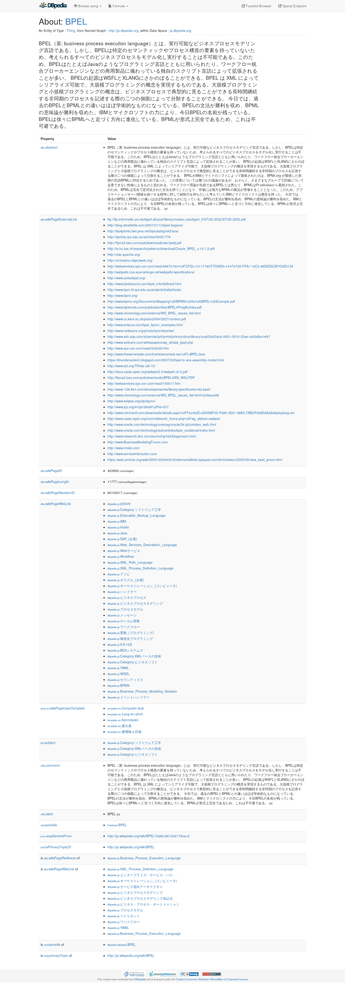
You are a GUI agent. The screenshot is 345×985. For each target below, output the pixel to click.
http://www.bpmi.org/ (122, 295)
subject (48, 742)
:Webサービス (123, 550)
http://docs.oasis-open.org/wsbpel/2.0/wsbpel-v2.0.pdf (147, 371)
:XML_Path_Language (130, 562)
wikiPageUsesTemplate (63, 708)
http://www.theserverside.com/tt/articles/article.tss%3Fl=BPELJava (156, 354)
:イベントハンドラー (128, 697)
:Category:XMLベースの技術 (134, 656)
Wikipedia (140, 979)
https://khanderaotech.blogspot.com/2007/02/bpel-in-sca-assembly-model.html (165, 360)
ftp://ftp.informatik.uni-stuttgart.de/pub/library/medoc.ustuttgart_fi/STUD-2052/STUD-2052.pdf (176, 219)
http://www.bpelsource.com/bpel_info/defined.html (144, 283)
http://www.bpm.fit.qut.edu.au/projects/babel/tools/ (144, 289)
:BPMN (118, 685)
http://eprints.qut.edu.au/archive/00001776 (139, 236)
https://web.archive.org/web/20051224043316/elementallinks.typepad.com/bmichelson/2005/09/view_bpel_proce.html (194, 459)
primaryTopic (56, 955)
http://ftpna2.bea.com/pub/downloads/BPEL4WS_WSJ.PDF (151, 377)
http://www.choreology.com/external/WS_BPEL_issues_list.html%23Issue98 (163, 395)
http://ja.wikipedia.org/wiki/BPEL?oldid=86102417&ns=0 (148, 836)
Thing (71, 30)
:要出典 (119, 725)
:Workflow (120, 556)
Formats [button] (119, 6)
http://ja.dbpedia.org (123, 30)
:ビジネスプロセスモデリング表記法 (140, 898)
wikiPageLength (55, 481)
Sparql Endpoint (294, 6)
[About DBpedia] (52, 6)
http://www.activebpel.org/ (126, 277)
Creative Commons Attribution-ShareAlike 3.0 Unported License (212, 979)
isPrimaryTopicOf (56, 847)
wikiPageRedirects (60, 858)
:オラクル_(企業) (125, 579)
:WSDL (118, 673)
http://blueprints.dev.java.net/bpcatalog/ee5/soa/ (143, 231)
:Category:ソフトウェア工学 (134, 509)
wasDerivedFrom (56, 836)
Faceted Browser (258, 6)
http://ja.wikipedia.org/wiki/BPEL (130, 847)
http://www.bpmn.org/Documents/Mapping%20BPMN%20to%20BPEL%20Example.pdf (171, 301)
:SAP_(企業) (122, 538)
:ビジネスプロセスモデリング (135, 603)
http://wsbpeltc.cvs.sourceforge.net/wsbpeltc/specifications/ (151, 272)
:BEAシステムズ (125, 650)
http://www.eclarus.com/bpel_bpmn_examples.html (145, 324)
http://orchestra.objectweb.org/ (130, 260)
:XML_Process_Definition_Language (140, 568)
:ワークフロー (123, 626)
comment (50, 765)
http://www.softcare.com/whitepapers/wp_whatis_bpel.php (150, 342)
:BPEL (117, 825)
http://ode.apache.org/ (123, 254)
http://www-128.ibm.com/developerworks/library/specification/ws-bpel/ (159, 389)
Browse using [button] (88, 6)
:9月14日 (119, 644)
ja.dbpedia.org (180, 30)
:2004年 (119, 503)
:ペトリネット (123, 915)
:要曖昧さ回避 (124, 731)
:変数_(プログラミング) (130, 632)
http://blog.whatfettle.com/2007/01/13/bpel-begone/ (145, 225)
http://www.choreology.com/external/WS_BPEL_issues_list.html (154, 313)
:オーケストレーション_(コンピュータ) (142, 585)
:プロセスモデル (125, 609)
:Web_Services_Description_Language (142, 544)
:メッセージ (122, 615)
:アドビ (118, 574)
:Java (117, 533)
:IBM (116, 521)
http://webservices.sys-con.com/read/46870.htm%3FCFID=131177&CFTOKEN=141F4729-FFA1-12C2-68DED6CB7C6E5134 (200, 266)
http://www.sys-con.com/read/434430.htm (138, 348)
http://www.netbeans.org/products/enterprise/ (140, 330)
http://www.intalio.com (123, 447)
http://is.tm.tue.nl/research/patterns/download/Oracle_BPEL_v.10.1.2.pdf (161, 248)
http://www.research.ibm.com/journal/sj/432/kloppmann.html (151, 436)
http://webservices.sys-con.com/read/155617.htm (143, 383)
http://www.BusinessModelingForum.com (137, 442)
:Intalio (118, 527)
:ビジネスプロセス (126, 597)
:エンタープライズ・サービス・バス (140, 874)
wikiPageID (51, 470)
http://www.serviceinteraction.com (132, 453)
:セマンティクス (125, 679)
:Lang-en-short (125, 714)
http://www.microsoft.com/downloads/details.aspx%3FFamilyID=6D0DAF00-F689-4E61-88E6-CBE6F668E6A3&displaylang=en (201, 412)
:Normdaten (122, 719)
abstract (49, 147)
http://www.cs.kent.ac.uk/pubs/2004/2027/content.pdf (146, 319)
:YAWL (118, 667)
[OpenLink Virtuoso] (134, 973)
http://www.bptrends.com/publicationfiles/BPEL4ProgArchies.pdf (154, 307)
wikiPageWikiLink (56, 503)
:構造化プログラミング (130, 638)
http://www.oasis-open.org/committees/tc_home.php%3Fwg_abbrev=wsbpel (163, 418)
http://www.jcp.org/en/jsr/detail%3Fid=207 (138, 406)
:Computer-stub (125, 708)
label (47, 813)
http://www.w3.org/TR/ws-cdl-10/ (131, 365)
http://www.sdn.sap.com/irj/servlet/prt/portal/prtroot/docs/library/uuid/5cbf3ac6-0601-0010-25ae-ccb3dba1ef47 (188, 336)
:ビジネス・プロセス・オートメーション (143, 904)
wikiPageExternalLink (59, 219)
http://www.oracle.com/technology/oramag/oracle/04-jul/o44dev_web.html (161, 424)
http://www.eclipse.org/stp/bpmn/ (131, 401)
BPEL (76, 21)
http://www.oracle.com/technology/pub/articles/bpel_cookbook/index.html (161, 430)
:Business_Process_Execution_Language (144, 858)
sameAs (49, 825)
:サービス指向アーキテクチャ (135, 886)
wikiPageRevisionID (58, 492)
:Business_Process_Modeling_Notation (142, 691)
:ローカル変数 (123, 621)
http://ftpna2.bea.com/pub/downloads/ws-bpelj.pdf (144, 242)
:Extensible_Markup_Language (136, 515)
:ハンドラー (122, 591)
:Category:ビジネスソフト (132, 662)
